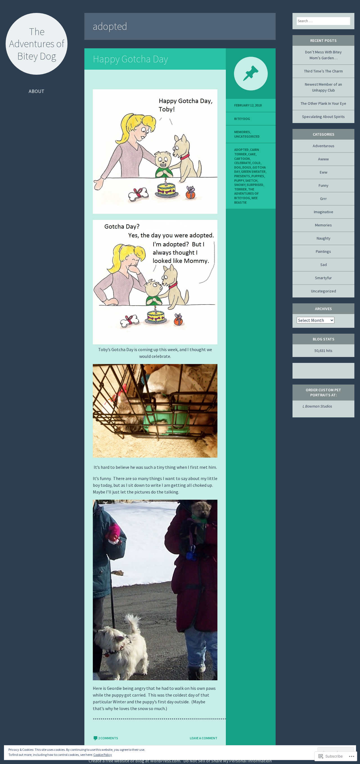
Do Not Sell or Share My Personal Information (227, 760)
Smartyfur (323, 277)
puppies (257, 176)
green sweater (253, 171)
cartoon (242, 158)
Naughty (323, 238)
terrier (240, 189)
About (36, 91)
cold (256, 163)
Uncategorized (247, 136)
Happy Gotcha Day (130, 59)
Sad (323, 264)
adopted (241, 149)
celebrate (242, 163)
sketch (251, 180)
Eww (323, 172)
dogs (246, 167)
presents (242, 176)
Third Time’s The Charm (323, 71)
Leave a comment (203, 738)
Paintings (323, 251)
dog (237, 167)
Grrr (323, 198)
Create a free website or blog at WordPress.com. (135, 760)
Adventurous (323, 145)
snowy (239, 185)
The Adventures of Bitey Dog (246, 193)
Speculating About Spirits (323, 116)
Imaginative (323, 211)
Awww (323, 159)
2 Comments (108, 738)
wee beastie (246, 200)
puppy (239, 180)
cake (252, 154)
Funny (323, 185)
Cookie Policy (102, 754)
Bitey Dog (242, 119)
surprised (255, 185)
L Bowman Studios (314, 406)
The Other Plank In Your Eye (323, 103)
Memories (242, 132)
